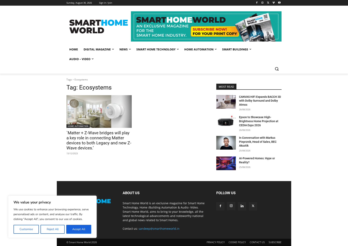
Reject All (53, 229)
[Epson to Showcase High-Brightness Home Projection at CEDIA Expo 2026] (226, 122)
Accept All (78, 229)
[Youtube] (279, 3)
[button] (277, 69)
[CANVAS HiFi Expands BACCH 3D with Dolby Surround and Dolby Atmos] (226, 102)
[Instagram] (262, 3)
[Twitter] (268, 3)
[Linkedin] (242, 206)
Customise (26, 229)
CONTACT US (257, 242)
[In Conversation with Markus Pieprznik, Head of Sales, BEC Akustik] (226, 143)
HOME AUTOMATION (78, 126)
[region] (52, 217)
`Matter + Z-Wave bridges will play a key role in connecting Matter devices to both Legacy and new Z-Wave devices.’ (98, 140)
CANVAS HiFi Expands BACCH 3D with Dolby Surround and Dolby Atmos (260, 100)
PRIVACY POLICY (216, 242)
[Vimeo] (273, 3)
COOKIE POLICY (237, 242)
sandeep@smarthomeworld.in (159, 228)
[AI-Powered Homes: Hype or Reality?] (226, 163)
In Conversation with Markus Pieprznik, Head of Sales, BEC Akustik (258, 141)
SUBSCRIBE (275, 242)
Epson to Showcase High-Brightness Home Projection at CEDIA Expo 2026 (258, 121)
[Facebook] (257, 3)
